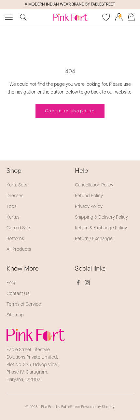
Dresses (15, 196)
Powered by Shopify (98, 407)
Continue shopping (70, 111)
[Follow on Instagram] (87, 282)
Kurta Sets (17, 185)
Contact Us (18, 293)
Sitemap (15, 315)
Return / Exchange (94, 238)
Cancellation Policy (94, 185)
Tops (12, 206)
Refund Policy (89, 196)
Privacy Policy (89, 206)
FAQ (11, 283)
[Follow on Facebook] (78, 282)
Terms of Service (24, 304)
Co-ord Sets (19, 228)
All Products (19, 249)
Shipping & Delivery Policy (101, 217)
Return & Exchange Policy (101, 228)
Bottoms (15, 238)
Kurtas (13, 217)
